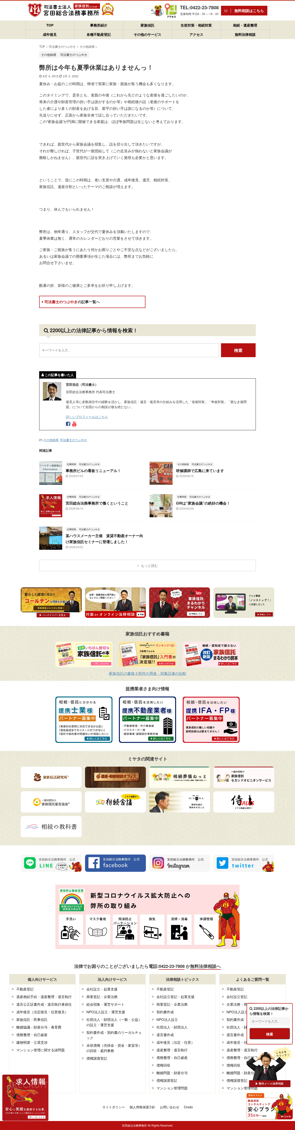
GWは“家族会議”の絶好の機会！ (203, 503)
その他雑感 (50, 440)
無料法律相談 (245, 34)
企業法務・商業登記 (242, 1004)
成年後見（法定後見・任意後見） (42, 1011)
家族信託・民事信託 (31, 1019)
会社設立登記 (237, 996)
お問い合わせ (169, 1107)
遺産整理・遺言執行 (172, 1049)
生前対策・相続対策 (196, 25)
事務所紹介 (98, 25)
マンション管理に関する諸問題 (40, 1049)
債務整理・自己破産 (31, 1034)
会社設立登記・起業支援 (175, 996)
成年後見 (50, 34)
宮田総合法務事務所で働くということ (97, 503)
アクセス (196, 34)
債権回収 (163, 1065)
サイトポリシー (113, 1107)
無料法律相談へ (205, 966)
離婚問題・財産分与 (172, 1072)
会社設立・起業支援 (102, 989)
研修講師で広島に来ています (200, 470)
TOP (49, 25)
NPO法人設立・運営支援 (105, 1011)
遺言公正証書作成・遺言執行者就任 (44, 1004)
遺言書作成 (165, 1034)
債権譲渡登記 (96, 1058)
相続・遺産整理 (245, 25)
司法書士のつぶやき (72, 301)
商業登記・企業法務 (102, 996)
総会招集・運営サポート (105, 1004)
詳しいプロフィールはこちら (87, 416)
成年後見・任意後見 (242, 1042)
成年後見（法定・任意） (175, 1042)
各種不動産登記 (99, 34)
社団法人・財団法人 (172, 1027)
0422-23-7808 (172, 966)
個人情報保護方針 (142, 1107)
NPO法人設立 (167, 1019)
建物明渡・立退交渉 (31, 1042)
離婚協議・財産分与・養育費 (38, 1027)
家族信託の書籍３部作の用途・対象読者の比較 (147, 673)
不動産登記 (25, 989)
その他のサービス (147, 34)
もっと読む (149, 565)
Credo (188, 1107)
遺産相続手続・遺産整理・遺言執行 (44, 996)
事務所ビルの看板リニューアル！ (93, 470)
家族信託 (147, 25)
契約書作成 (165, 1011)
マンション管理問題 (172, 1087)
